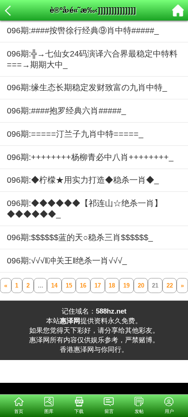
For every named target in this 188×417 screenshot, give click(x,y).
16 (83, 285)
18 (112, 285)
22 (170, 285)
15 (69, 285)
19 (126, 285)
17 (97, 285)
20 (141, 285)
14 (54, 285)
